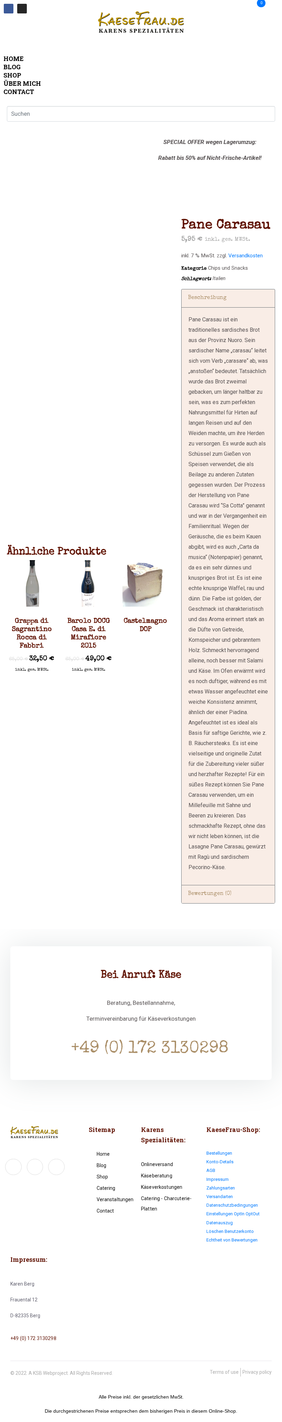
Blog (12, 67)
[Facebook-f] (13, 1167)
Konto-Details (220, 1161)
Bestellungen (219, 1153)
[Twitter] (35, 1167)
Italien (219, 278)
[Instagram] (22, 8)
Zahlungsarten (220, 1188)
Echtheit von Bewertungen (232, 1240)
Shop (12, 75)
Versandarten (219, 1196)
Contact (18, 91)
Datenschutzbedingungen (232, 1205)
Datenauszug (219, 1222)
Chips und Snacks (228, 268)
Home (13, 58)
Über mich (22, 83)
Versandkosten (245, 256)
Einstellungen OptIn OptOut (233, 1213)
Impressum (217, 1179)
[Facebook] (8, 8)
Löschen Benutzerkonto (230, 1231)
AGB (210, 1170)
